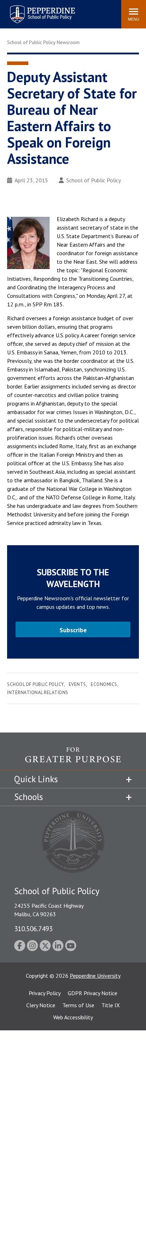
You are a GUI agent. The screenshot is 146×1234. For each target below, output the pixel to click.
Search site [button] (19, 10)
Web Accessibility (73, 1017)
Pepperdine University (95, 975)
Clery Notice (40, 1005)
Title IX (110, 1005)
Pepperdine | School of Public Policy (35, 9)
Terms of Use (78, 1005)
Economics (104, 684)
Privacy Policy (45, 993)
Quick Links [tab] (36, 779)
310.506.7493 (33, 928)
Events (77, 684)
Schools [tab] (28, 797)
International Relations (37, 693)
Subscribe (73, 630)
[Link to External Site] (73, 759)
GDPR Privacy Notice (92, 993)
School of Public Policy (93, 180)
